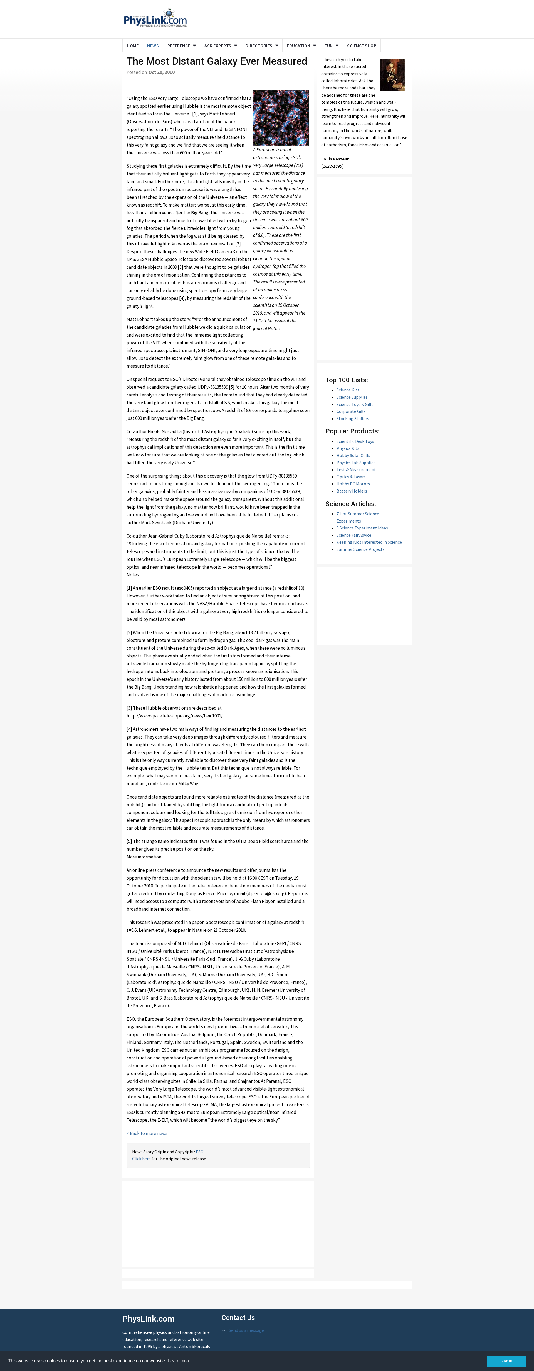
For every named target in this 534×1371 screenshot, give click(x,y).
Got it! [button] (507, 1361)
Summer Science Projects (361, 549)
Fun (329, 45)
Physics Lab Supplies (356, 462)
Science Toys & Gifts (355, 404)
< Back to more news (147, 1133)
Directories (259, 45)
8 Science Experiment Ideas (362, 528)
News (153, 45)
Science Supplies (352, 397)
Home (133, 45)
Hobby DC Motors (353, 483)
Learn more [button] (179, 1361)
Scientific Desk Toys (355, 441)
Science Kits (348, 390)
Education (298, 45)
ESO (200, 1151)
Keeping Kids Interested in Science (369, 542)
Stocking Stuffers (353, 418)
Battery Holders (352, 491)
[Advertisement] (298, 18)
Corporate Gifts (351, 411)
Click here (141, 1158)
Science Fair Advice (354, 535)
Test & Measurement (356, 469)
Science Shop (361, 45)
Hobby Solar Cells (353, 455)
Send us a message (246, 1330)
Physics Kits (348, 448)
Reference (178, 45)
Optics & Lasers (351, 476)
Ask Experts (217, 45)
